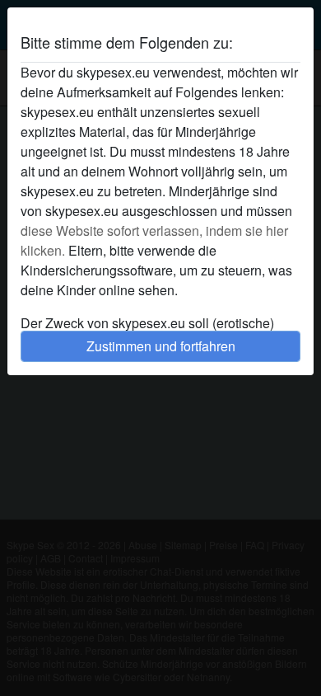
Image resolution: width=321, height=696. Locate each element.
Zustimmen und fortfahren (160, 345)
